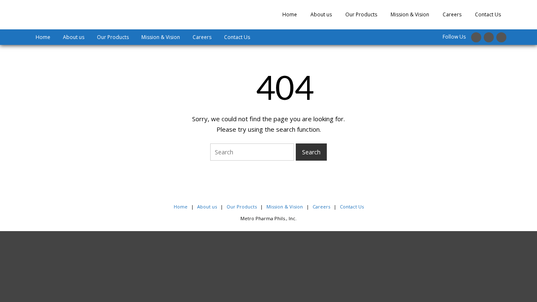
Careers (452, 14)
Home (289, 14)
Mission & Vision (410, 14)
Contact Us (488, 14)
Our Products (361, 14)
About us (321, 14)
